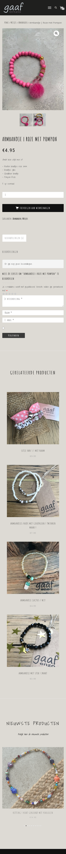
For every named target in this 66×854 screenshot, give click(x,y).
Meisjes (13, 22)
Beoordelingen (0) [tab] (14, 238)
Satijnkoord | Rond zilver (33, 812)
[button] (56, 33)
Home (6, 22)
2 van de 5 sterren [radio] (5, 294)
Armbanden (22, 22)
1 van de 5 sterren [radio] (3, 294)
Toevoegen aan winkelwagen (35, 208)
